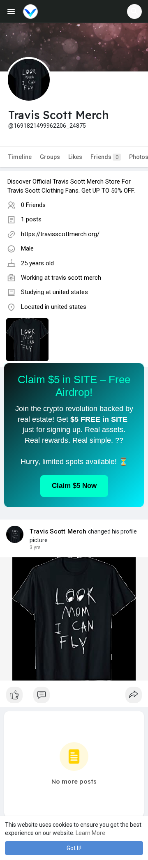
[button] (134, 11)
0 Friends (33, 205)
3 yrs (35, 547)
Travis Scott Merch (58, 531)
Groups (50, 157)
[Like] (74, 697)
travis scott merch (76, 277)
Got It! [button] (74, 848)
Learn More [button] (90, 833)
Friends (104, 157)
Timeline (20, 157)
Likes (75, 157)
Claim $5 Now (74, 486)
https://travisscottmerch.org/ (60, 234)
